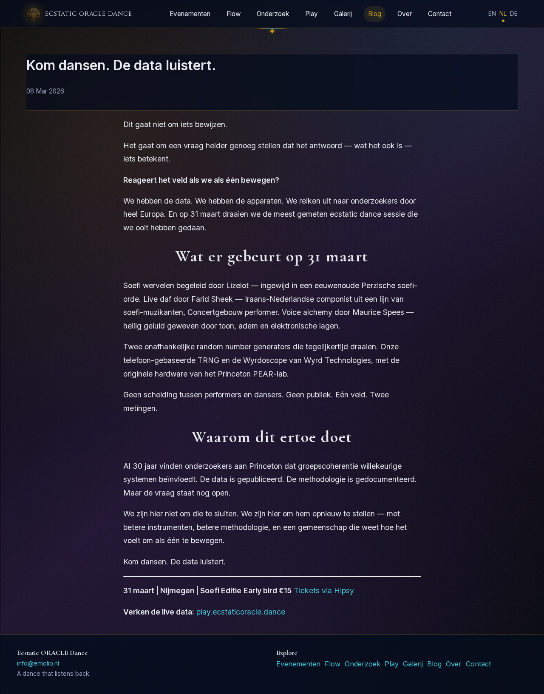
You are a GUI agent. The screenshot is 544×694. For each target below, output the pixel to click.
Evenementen (190, 14)
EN (492, 13)
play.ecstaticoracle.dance (240, 611)
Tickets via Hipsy (324, 590)
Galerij (343, 14)
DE (514, 13)
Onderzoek (273, 14)
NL (503, 13)
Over (404, 14)
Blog (374, 14)
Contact (439, 14)
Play (311, 14)
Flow (234, 14)
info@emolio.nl (38, 663)
